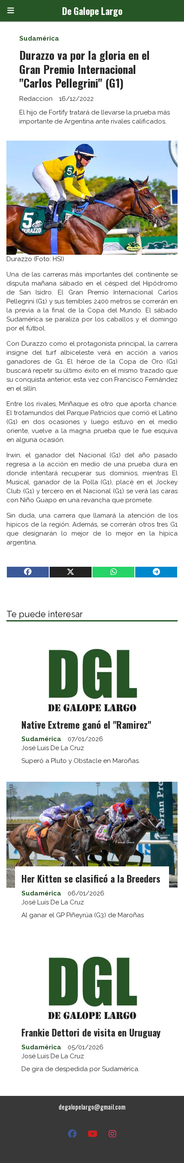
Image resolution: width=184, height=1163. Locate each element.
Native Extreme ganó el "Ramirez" (86, 724)
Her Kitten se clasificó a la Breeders (90, 878)
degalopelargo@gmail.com (92, 1106)
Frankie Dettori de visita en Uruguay (90, 1032)
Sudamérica (39, 38)
